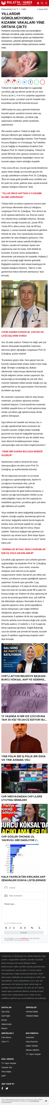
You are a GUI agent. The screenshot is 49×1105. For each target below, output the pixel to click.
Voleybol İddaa (32, 1016)
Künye (4, 1020)
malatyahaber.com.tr (9, 9)
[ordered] (21, 927)
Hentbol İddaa (32, 1012)
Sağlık (23, 9)
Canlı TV (5, 1042)
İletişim (4, 1028)
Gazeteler (30, 1037)
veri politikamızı (34, 1101)
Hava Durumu (32, 1042)
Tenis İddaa (6, 1072)
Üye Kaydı (5, 1016)
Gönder (24, 932)
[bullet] (25, 927)
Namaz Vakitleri (32, 1050)
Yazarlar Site (6, 1068)
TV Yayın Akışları (33, 1054)
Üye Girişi (5, 1012)
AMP (3, 1076)
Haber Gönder (32, 1046)
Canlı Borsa (6, 1037)
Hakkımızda (6, 1024)
